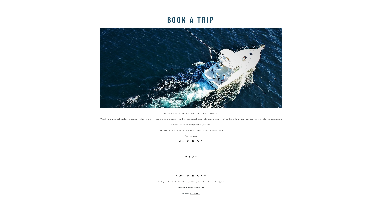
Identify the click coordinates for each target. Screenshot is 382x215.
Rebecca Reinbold (195, 193)
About (333, 5)
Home (309, 5)
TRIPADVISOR (181, 187)
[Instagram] (193, 157)
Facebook (197, 187)
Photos (347, 5)
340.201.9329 (206, 182)
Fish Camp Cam (362, 5)
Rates (327, 5)
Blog (203, 187)
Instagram (189, 187)
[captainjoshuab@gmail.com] (186, 157)
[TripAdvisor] (196, 157)
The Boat (340, 5)
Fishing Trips (317, 5)
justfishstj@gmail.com (220, 182)
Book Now (372, 5)
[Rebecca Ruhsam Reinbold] (189, 157)
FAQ (353, 5)
